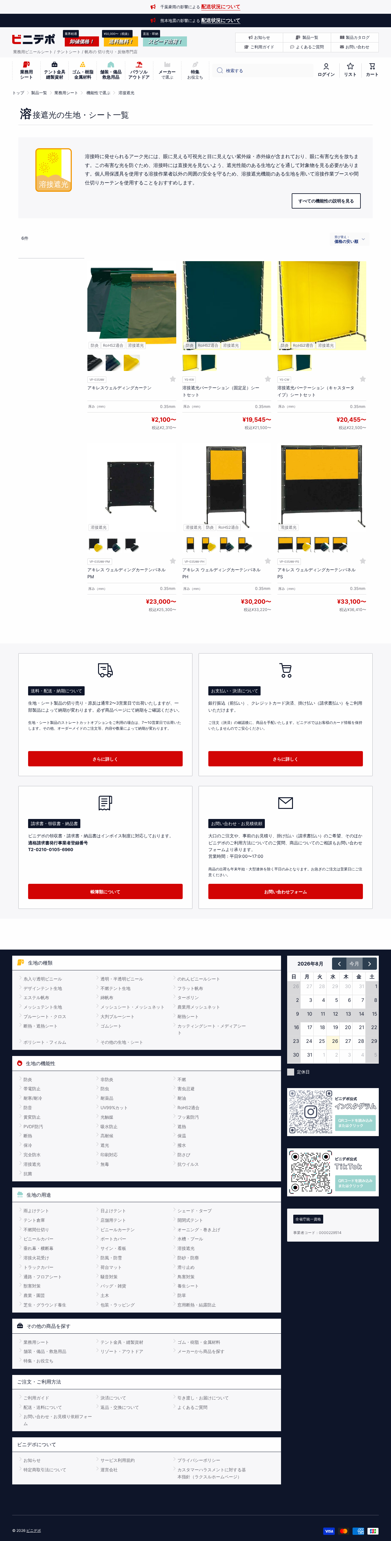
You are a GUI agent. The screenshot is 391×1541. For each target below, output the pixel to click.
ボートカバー (113, 1238)
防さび (183, 1154)
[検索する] (217, 70)
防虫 (104, 1088)
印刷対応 (109, 1154)
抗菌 (28, 1173)
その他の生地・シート (121, 1042)
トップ (18, 93)
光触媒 (106, 1117)
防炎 (28, 1079)
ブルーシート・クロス (45, 1016)
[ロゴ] (33, 39)
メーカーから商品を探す (201, 1351)
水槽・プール (190, 1238)
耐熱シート (188, 1016)
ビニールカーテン (117, 1229)
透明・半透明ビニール (121, 978)
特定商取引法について (45, 1469)
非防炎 (106, 1079)
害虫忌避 (186, 1088)
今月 (354, 964)
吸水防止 (109, 1126)
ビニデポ (33, 1530)
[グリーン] (114, 363)
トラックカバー (38, 1267)
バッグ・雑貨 (113, 1285)
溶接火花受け (36, 1257)
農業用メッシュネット (198, 1006)
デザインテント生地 (43, 988)
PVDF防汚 (33, 1126)
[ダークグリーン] (95, 363)
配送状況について (220, 6)
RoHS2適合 (188, 1107)
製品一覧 (39, 93)
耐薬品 (106, 1098)
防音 (28, 1107)
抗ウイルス (188, 1164)
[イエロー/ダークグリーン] (190, 545)
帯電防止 (32, 1088)
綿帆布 (106, 997)
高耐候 (106, 1135)
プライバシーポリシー (198, 1460)
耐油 (181, 1098)
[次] (370, 964)
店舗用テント (113, 1220)
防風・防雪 (111, 1257)
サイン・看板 (113, 1248)
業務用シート (66, 93)
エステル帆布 (36, 997)
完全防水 (32, 1154)
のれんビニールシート (198, 978)
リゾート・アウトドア (121, 1351)
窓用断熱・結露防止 (196, 1304)
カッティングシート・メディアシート (211, 1029)
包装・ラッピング (117, 1304)
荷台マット (111, 1267)
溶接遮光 (126, 93)
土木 (104, 1295)
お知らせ (32, 1460)
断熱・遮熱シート (41, 1025)
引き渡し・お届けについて (203, 1397)
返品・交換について (119, 1407)
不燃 (181, 1079)
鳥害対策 (186, 1276)
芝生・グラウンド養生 (45, 1304)
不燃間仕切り (36, 1229)
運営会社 (109, 1469)
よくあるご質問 (192, 1407)
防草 (181, 1295)
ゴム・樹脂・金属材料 (198, 1342)
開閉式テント (190, 1220)
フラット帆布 (190, 988)
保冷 (28, 1145)
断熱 (28, 1135)
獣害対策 (32, 1285)
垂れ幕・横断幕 (38, 1248)
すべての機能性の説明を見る (326, 200)
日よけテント (113, 1210)
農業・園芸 (34, 1295)
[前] (339, 964)
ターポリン (188, 997)
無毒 (104, 1164)
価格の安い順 (346, 241)
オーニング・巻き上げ (198, 1229)
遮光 (104, 1145)
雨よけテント (36, 1210)
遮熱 (181, 1126)
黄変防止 (32, 1117)
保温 (181, 1135)
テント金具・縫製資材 (121, 1342)
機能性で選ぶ (98, 93)
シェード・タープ (194, 1210)
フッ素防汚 (188, 1117)
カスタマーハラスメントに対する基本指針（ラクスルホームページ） (211, 1473)
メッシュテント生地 (43, 1006)
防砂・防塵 (188, 1257)
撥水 (181, 1145)
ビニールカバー (38, 1238)
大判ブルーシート (117, 1016)
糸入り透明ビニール (43, 978)
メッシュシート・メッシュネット (132, 1006)
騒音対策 (109, 1276)
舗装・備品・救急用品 (45, 1351)
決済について (113, 1397)
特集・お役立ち (38, 1360)
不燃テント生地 (115, 988)
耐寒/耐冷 (33, 1098)
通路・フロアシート (43, 1276)
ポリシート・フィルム (45, 1042)
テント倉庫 (34, 1220)
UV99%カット (114, 1107)
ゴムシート (111, 1025)
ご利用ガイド (36, 1397)
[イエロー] (132, 363)
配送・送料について (43, 1407)
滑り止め (186, 1267)
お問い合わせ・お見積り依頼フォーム (58, 1420)
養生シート (188, 1285)
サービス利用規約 (117, 1460)
